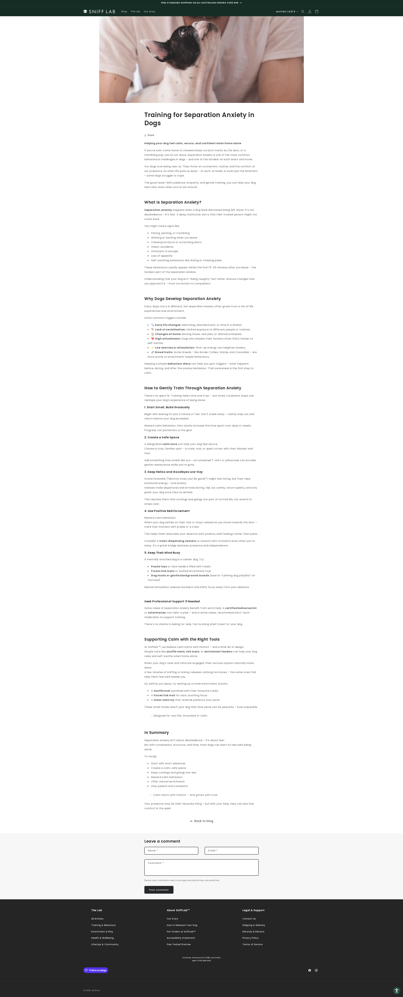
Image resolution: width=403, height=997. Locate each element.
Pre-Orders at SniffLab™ (181, 931)
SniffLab (96, 990)
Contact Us (249, 918)
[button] (302, 11)
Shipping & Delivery (253, 925)
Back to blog (203, 821)
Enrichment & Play (102, 931)
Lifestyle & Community (105, 944)
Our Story (172, 918)
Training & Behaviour (103, 925)
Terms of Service (252, 944)
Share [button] (151, 135)
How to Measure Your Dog (182, 925)
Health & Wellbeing (102, 937)
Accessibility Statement (181, 937)
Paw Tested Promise (179, 944)
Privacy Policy (250, 937)
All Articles (97, 918)
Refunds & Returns (253, 931)
